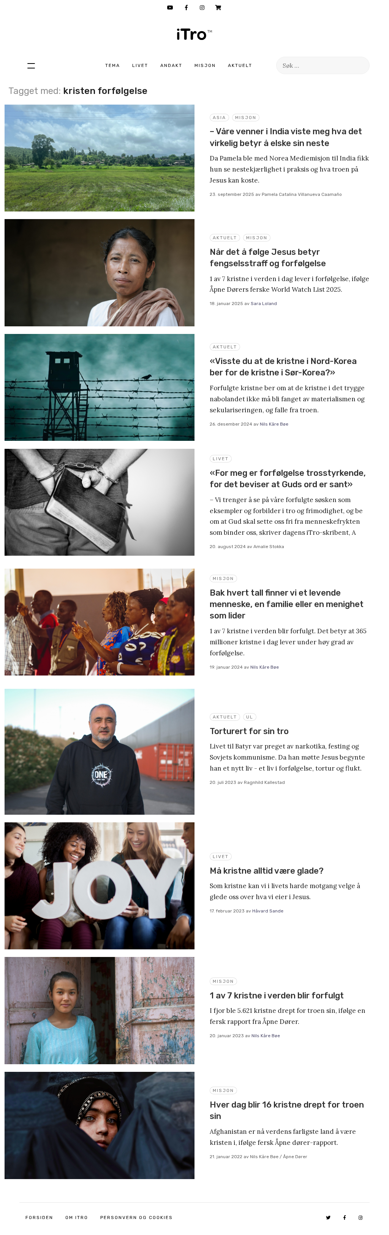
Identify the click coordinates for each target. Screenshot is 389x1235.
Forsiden (39, 1217)
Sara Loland (264, 303)
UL (249, 717)
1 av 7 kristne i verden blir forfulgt (277, 995)
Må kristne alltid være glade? (267, 871)
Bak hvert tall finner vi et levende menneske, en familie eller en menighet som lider (287, 604)
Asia (219, 117)
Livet (140, 65)
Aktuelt (240, 65)
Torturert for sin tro (249, 731)
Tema (112, 65)
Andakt (171, 65)
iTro (194, 34)
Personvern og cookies (136, 1217)
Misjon (205, 65)
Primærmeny (31, 65)
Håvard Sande (267, 911)
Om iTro (76, 1217)
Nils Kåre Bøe (274, 424)
